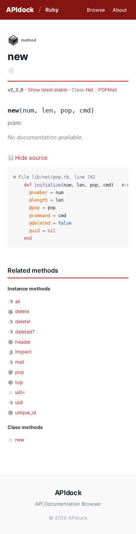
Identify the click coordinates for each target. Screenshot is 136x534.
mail (19, 362)
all (17, 301)
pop (19, 372)
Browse (96, 10)
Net (89, 90)
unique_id (25, 412)
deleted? (24, 332)
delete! (23, 321)
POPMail (107, 90)
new (19, 440)
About (120, 10)
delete (22, 311)
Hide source (31, 157)
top (19, 382)
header (23, 342)
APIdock (20, 10)
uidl (19, 402)
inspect (23, 352)
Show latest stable (48, 90)
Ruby (52, 9)
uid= (20, 392)
